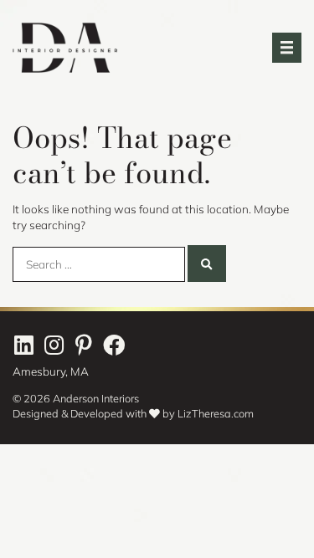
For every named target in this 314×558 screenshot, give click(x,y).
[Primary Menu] (286, 47)
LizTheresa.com (216, 413)
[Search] (207, 263)
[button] (23, 345)
